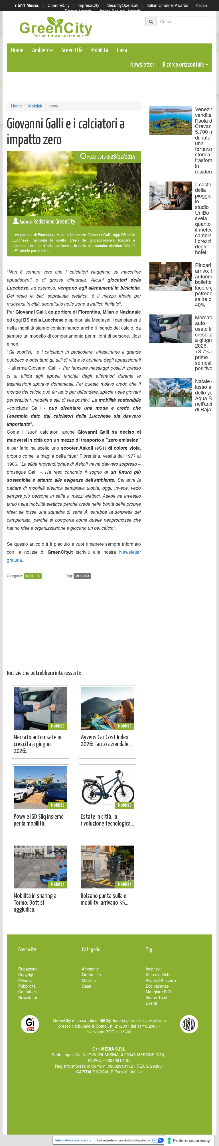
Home (17, 50)
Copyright (27, 974)
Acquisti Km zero (161, 980)
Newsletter (142, 64)
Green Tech (156, 997)
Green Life (72, 50)
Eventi (151, 1003)
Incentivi (153, 969)
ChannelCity (59, 5)
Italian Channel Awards (167, 5)
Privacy (24, 980)
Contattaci (27, 991)
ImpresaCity (88, 5)
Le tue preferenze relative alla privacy (123, 1140)
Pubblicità (27, 986)
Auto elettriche (159, 974)
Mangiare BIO (158, 991)
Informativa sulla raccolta (73, 1140)
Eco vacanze (157, 986)
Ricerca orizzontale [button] (184, 64)
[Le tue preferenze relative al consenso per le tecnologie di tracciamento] (189, 1140)
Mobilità (99, 50)
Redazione (28, 969)
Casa (122, 50)
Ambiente (42, 50)
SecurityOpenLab (123, 5)
